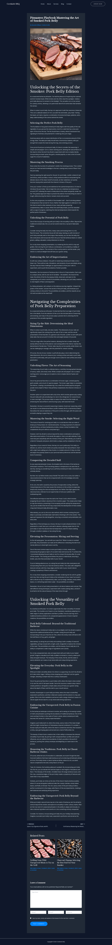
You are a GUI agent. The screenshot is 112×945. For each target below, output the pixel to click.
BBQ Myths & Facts (35, 868)
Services (55, 4)
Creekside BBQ (13, 4)
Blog (62, 4)
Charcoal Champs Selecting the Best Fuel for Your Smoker (68, 862)
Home (42, 4)
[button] (98, 4)
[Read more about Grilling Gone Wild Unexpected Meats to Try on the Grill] (42, 848)
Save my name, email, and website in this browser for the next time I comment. (53, 918)
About (49, 4)
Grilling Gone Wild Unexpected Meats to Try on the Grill (42, 862)
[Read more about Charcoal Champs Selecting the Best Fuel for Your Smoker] (69, 848)
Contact (69, 4)
